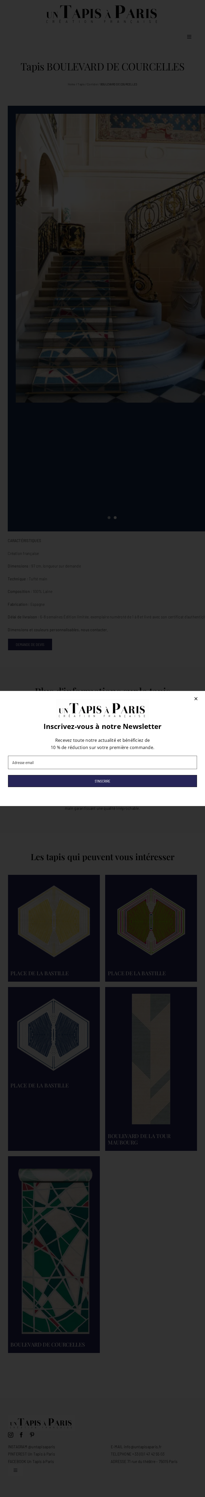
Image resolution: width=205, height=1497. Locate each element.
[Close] (196, 698)
